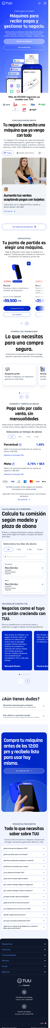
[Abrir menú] (45, 3)
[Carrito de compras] (39, 3)
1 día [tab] (8, 549)
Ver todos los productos (22, 227)
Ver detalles (17, 314)
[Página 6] (28, 674)
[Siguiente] (27, 323)
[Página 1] (19, 674)
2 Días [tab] (20, 437)
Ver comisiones (24, 47)
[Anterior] (21, 323)
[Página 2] (21, 674)
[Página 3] (23, 674)
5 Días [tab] (28, 437)
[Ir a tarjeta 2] (21, 393)
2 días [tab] (19, 549)
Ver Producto (8, 211)
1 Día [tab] (11, 437)
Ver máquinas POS (22, 771)
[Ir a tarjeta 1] (19, 393)
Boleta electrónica (27, 153)
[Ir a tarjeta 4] (25, 393)
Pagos (9, 153)
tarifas (33, 489)
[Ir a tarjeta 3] (23, 393)
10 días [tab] (40, 549)
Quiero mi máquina (24, 41)
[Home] (7, 3)
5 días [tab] (29, 549)
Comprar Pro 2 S (16, 308)
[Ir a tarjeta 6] (28, 393)
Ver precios (22, 499)
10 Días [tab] (37, 437)
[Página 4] (25, 674)
